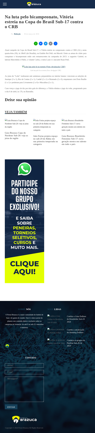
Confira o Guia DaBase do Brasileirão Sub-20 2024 (76, 319)
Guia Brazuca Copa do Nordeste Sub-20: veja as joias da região (16, 135)
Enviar (11, 407)
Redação (17, 34)
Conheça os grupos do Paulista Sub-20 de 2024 (76, 343)
